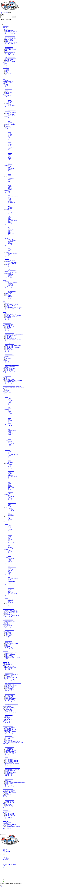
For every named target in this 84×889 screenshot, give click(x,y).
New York (7, 74)
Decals (9, 107)
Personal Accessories (12, 171)
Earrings (9, 133)
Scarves (9, 157)
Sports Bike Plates (8, 675)
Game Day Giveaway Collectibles (12, 763)
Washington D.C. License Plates (11, 704)
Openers (9, 217)
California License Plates (10, 679)
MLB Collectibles (8, 736)
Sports (6, 784)
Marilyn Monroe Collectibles (11, 42)
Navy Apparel (8, 644)
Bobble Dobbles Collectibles (11, 753)
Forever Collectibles (9, 762)
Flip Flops (10, 149)
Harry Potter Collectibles (10, 32)
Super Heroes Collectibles (10, 43)
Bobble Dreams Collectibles (10, 754)
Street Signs (10, 122)
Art (8, 227)
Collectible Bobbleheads (7, 743)
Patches (9, 423)
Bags (9, 180)
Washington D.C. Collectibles (11, 824)
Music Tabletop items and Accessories (12, 351)
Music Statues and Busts (10, 350)
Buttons (9, 100)
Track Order (6, 11)
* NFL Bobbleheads (9, 748)
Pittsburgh (5, 87)
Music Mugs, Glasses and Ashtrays (12, 343)
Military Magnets (6, 624)
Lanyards (9, 182)
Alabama (4, 797)
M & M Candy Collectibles (10, 38)
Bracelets (9, 102)
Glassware (10, 213)
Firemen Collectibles (9, 59)
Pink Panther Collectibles (10, 36)
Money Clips (10, 169)
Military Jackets (8, 642)
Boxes (9, 453)
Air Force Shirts (8, 634)
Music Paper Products (9, 344)
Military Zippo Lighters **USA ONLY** (11, 615)
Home (4, 850)
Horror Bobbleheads (9, 766)
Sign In (1, 11)
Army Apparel (8, 635)
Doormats (10, 201)
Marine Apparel (8, 638)
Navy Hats (7, 645)
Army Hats (7, 636)
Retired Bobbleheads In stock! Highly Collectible (15, 782)
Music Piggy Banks (9, 346)
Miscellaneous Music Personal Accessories (13, 380)
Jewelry (6, 98)
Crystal (9, 483)
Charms (9, 401)
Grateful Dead (8, 373)
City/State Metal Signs (9, 711)
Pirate (6, 91)
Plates (9, 218)
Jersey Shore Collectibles (8, 789)
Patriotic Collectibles (7, 732)
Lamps (9, 460)
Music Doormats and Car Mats (11, 335)
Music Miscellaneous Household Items (12, 341)
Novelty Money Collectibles (10, 49)
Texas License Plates (9, 702)
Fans (9, 167)
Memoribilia (10, 274)
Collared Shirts (11, 147)
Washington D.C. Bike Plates (11, 677)
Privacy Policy (6, 858)
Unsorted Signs (11, 123)
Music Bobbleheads (7, 323)
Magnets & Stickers (11, 270)
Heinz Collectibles (9, 48)
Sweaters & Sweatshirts (12, 161)
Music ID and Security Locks (11, 381)
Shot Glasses (10, 219)
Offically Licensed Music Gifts (9, 371)
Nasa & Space (8, 76)
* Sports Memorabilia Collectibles (9, 734)
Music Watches (8, 309)
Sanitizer (9, 504)
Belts (9, 143)
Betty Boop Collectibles (10, 34)
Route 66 (7, 80)
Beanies (9, 142)
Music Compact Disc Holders (11, 331)
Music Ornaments (8, 337)
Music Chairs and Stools (10, 329)
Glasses (9, 104)
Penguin (7, 93)
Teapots (6, 51)
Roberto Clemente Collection (8, 277)
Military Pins (5, 622)
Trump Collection (8, 660)
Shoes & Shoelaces (11, 542)
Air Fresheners (11, 178)
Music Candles (8, 327)
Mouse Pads (10, 108)
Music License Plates (9, 369)
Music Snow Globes (9, 349)
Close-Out (5, 27)
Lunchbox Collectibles (9, 45)
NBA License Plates (9, 690)
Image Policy (5, 857)
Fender (6, 372)
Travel (4, 79)
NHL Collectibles (8, 740)
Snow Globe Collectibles (10, 54)
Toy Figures (10, 249)
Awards (6, 363)
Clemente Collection (9, 278)
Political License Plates (9, 699)
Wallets (9, 175)
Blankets (9, 193)
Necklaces (10, 135)
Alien (6, 65)
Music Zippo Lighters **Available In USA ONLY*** (15, 384)
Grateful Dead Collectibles (8, 730)
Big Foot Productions (7, 721)
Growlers (9, 214)
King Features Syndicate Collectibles (12, 768)
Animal (6, 84)
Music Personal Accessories (8, 379)
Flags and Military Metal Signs (11, 712)
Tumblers (9, 222)
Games (9, 605)
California (7, 69)
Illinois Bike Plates (9, 670)
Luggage (9, 185)
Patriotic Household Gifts (10, 654)
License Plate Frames (12, 240)
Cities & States (6, 68)
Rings (9, 137)
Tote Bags (10, 188)
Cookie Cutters (11, 468)
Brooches (7, 310)
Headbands (10, 153)
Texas (6, 72)
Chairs (9, 197)
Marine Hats (7, 640)
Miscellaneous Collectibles (8, 728)
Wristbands (10, 164)
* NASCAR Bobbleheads (10, 746)
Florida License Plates (9, 684)
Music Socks (7, 319)
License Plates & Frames (12, 272)
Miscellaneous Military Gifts (8, 648)
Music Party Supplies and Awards (12, 365)
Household (7, 111)
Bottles (9, 210)
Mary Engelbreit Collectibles (11, 31)
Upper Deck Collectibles (10, 786)
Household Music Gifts (7, 325)
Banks (9, 195)
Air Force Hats (8, 633)
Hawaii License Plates (9, 806)
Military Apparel (6, 631)
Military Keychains (6, 617)
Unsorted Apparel (11, 105)
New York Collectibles (9, 813)
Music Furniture (8, 336)
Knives (9, 497)
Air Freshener (10, 441)
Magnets (9, 117)
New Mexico (5, 810)
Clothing (9, 146)
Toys (6, 245)
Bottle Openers (11, 114)
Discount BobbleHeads (9, 751)
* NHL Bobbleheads (9, 749)
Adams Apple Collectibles (10, 752)
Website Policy (6, 859)
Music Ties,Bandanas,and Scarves (12, 320)
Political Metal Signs (9, 715)
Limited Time (8, 127)
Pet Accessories (11, 203)
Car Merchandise (8, 288)
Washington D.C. (6, 823)
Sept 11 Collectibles (9, 47)
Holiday (7, 85)
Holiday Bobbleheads (9, 765)
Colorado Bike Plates (9, 668)
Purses (9, 187)
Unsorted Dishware (11, 115)
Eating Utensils (11, 212)
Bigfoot (6, 66)
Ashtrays (7, 378)
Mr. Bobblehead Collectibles (10, 772)
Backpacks (10, 186)
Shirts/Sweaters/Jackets (12, 253)
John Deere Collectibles (10, 37)
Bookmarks (10, 426)
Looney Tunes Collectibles (10, 58)
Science (4, 75)
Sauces (9, 583)
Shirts (9, 163)
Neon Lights (10, 235)
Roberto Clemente (8, 92)
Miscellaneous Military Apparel (11, 643)
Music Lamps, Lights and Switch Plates (13, 339)
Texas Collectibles (8, 817)
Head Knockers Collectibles (10, 764)
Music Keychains (8, 382)
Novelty (7, 86)
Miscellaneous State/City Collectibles (12, 826)
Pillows (9, 204)
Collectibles (5, 29)
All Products (7, 126)
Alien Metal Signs (8, 709)
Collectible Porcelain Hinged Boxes (12, 55)
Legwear (9, 155)
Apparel (7, 103)
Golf (9, 518)
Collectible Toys (8, 60)
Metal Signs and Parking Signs (9, 708)
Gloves (9, 150)
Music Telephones (8, 354)
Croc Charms (10, 400)
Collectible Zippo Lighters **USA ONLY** (11, 741)
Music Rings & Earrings (10, 305)
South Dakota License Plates (11, 700)
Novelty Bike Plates (9, 673)
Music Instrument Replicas (10, 338)
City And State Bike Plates (10, 667)
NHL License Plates (9, 696)
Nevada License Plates (9, 691)
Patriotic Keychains (9, 656)
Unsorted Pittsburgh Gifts (10, 124)
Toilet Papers (10, 207)
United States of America (8, 81)
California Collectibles (9, 800)
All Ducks (5, 63)
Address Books (11, 425)
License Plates (10, 239)
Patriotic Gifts (5, 651)
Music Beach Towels (9, 326)
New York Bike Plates (9, 672)
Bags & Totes (10, 284)
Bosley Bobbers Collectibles (10, 755)
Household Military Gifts (8, 620)
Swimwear (10, 160)
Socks (9, 159)
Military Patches (6, 626)
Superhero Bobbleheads (10, 785)
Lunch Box (10, 184)
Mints (9, 170)
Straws (9, 221)
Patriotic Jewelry (8, 655)
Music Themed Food (9, 355)
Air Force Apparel (8, 632)
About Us (5, 849)
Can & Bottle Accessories (13, 196)
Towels (9, 179)
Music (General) (8, 95)
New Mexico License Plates (10, 693)
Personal (7, 165)
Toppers (9, 493)
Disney (6, 757)
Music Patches (8, 317)
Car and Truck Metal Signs (10, 710)
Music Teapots (8, 352)
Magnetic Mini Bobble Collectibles (12, 769)
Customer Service (6, 851)
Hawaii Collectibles (9, 804)
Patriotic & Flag (8, 82)
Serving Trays (10, 223)
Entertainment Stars (9, 759)
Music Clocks (8, 330)
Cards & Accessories (12, 430)
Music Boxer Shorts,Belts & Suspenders (13, 315)
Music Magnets (8, 340)
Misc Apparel (10, 285)
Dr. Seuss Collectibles (9, 44)
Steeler (6, 90)
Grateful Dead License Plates (11, 685)
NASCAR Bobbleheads (10, 774)
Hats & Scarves (11, 283)
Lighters (9, 166)
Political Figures (8, 781)
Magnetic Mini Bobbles (10, 770)
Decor (6, 116)
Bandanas (10, 144)
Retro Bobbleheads (9, 783)
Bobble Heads (8, 293)
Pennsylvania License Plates (10, 698)
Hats (9, 151)
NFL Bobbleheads (9, 778)
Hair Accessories (11, 168)
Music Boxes (8, 328)
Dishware (7, 113)
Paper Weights (10, 437)
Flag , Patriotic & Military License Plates (13, 683)
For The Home (8, 294)
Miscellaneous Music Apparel (11, 314)
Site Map (4, 852)
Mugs (9, 216)
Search (2, 14)
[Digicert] (3, 880)
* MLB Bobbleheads (9, 744)
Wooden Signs (11, 244)
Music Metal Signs (9, 370)
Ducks (4, 62)
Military (4, 607)
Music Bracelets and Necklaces (11, 304)
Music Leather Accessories (10, 383)
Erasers (9, 432)
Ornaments (10, 237)
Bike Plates (10, 508)
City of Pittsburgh (8, 89)
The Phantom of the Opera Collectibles (13, 375)
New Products (5, 26)
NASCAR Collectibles (9, 737)
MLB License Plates (9, 688)
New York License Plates (10, 694)
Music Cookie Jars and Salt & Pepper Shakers (14, 334)
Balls (9, 248)
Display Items (5, 391)
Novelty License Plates (9, 697)
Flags (9, 231)
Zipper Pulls (10, 548)
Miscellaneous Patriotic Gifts (11, 652)
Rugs (9, 206)
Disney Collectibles (9, 30)
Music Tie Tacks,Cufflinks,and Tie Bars (13, 308)
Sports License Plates (9, 701)
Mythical (4, 64)
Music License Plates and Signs (9, 368)
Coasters (9, 200)
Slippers (9, 158)
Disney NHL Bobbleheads (10, 758)
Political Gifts (5, 658)
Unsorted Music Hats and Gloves (11, 316)
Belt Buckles (10, 129)
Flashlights (10, 498)
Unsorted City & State (7, 825)
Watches (9, 138)
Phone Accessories (11, 172)
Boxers (9, 145)
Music (4, 28)
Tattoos (9, 174)
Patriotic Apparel (8, 653)
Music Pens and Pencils (10, 366)
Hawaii (6, 71)
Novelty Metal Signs (9, 713)
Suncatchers (10, 492)
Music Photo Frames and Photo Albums (13, 345)
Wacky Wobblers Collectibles (11, 787)
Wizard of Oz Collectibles (10, 33)
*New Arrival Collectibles (10, 750)
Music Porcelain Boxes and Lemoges (12, 347)
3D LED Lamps (11, 233)
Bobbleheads (10, 229)
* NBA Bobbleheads (9, 747)
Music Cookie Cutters (9, 333)
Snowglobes (10, 486)
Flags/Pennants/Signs (12, 269)
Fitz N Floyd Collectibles (10, 61)
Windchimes (10, 208)
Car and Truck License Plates (11, 680)
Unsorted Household (12, 112)
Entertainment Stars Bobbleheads (11, 760)
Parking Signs (10, 119)
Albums (9, 225)
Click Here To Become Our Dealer (10, 864)
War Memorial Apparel (9, 647)
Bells (9, 228)
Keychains (10, 101)
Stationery (7, 106)
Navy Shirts (7, 646)
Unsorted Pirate (8, 273)
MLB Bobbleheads (9, 771)
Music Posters (8, 348)
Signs (6, 118)
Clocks (9, 198)
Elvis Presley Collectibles (8, 726)
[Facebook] (9, 878)
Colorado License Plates (10, 681)
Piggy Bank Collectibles (10, 57)
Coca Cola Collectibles (9, 39)
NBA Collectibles (8, 738)
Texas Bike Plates (8, 676)
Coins (9, 482)
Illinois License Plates (9, 687)
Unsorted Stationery (12, 110)
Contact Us (5, 865)
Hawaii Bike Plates (9, 669)
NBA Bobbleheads (9, 776)
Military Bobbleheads (7, 628)
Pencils (9, 436)
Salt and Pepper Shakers (10, 52)
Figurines (9, 230)
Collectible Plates (8, 53)
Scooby (6, 41)
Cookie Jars (7, 50)
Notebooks (10, 434)
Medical (7, 78)
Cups (9, 211)
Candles (9, 199)
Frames (9, 232)
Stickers (9, 191)
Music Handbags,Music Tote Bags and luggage (12, 386)
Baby (9, 140)
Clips (9, 429)
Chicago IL (7, 70)
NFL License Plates (9, 695)
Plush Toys (10, 246)
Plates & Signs (6, 662)
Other (4, 83)
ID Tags (9, 181)
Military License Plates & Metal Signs (10, 611)
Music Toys (7, 356)
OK (1, 886)
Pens (9, 435)
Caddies (9, 428)
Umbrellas (10, 189)
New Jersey (5, 807)
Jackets (9, 154)
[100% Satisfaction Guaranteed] (3, 881)
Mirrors (9, 500)
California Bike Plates (9, 666)
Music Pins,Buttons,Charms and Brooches (13, 307)
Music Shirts (7, 318)
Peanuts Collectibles (9, 40)
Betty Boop (5, 795)
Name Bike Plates (6, 663)
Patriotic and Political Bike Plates (11, 674)
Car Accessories (11, 177)
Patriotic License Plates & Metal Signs (12, 657)
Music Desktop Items (9, 361)
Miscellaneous (10, 275)
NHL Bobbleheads (9, 779)
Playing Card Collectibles (8, 723)
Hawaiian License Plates (10, 686)
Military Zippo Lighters (10, 616)
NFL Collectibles (8, 739)
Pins (9, 136)
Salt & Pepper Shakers (12, 220)
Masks (9, 156)
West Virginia (8, 73)
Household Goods (11, 202)
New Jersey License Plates (10, 705)
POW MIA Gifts (6, 613)
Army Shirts (7, 637)
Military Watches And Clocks (8, 609)
